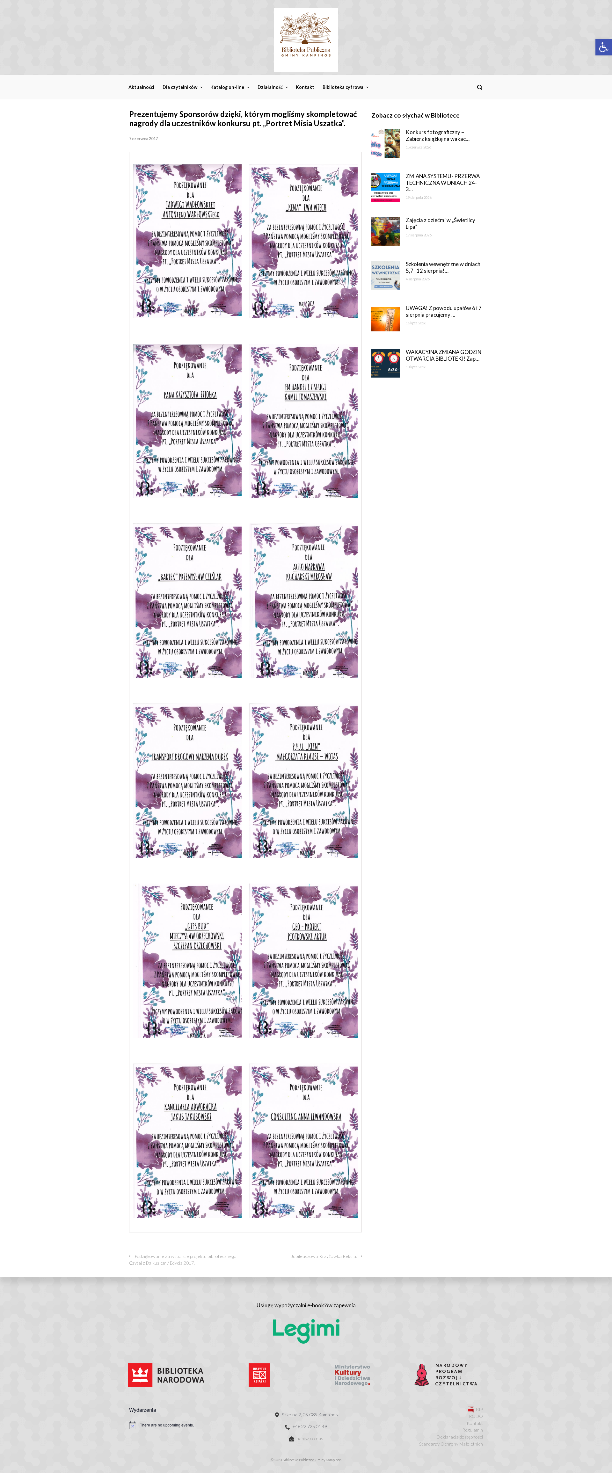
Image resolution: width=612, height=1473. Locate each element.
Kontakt (475, 1423)
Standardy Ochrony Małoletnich (451, 1444)
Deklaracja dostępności (460, 1437)
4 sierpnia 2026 (417, 279)
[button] (603, 47)
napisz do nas (309, 1438)
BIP (479, 1409)
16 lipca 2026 (416, 323)
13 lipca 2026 (416, 367)
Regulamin (472, 1430)
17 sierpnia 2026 (418, 235)
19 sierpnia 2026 (418, 197)
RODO (476, 1416)
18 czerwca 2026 (418, 147)
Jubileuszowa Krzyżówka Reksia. (324, 1256)
